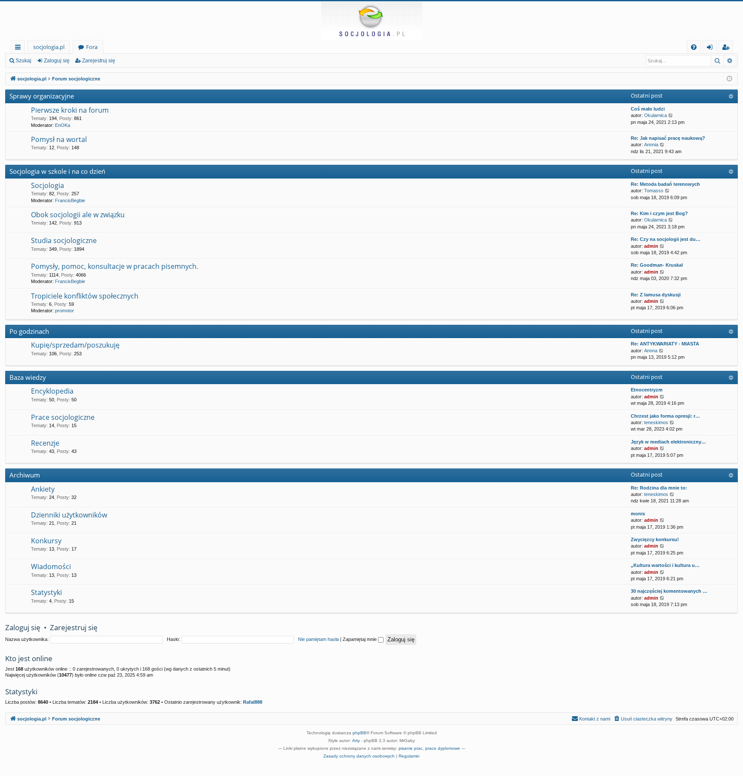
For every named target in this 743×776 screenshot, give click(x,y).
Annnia (651, 144)
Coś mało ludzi (648, 108)
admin (651, 246)
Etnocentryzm (647, 389)
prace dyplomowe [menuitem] (442, 748)
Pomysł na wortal (59, 139)
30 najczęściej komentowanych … (669, 591)
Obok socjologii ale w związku (78, 214)
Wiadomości (51, 566)
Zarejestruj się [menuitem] (727, 48)
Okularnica (655, 115)
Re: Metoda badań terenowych (665, 184)
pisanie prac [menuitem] (411, 748)
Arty (356, 740)
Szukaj (23, 61)
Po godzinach (29, 331)
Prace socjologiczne (63, 417)
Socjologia (47, 185)
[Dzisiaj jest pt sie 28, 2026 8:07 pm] (729, 79)
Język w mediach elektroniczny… (668, 441)
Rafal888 (252, 702)
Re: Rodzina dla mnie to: (659, 487)
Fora (92, 47)
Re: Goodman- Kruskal (657, 265)
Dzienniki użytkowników (69, 515)
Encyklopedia (52, 391)
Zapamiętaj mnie (360, 639)
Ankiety (43, 489)
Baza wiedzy (27, 377)
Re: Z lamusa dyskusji (656, 294)
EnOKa (62, 125)
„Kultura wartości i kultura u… (665, 565)
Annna (650, 350)
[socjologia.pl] (371, 20)
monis (638, 513)
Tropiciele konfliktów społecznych (84, 296)
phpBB (359, 732)
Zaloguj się (57, 61)
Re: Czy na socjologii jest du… (665, 239)
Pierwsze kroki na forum (70, 110)
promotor (64, 310)
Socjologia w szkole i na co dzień (57, 171)
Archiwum (24, 475)
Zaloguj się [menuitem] (711, 48)
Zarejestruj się (98, 61)
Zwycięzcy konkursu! (655, 539)
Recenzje (45, 443)
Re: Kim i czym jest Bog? (659, 213)
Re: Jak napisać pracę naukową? (668, 138)
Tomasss (653, 190)
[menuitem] (693, 47)
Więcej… (20, 48)
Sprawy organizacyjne (41, 96)
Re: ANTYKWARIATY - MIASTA (665, 343)
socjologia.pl (48, 47)
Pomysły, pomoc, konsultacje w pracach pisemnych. (114, 266)
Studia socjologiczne (64, 240)
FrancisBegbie (70, 200)
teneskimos (656, 422)
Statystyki (46, 592)
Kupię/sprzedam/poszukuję (75, 345)
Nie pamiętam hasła (318, 639)
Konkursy (46, 540)
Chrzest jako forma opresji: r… (665, 416)
